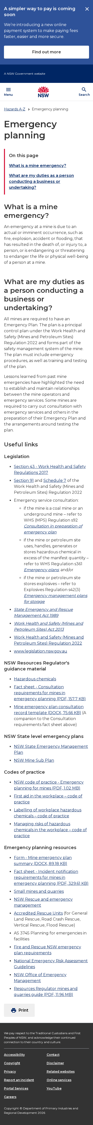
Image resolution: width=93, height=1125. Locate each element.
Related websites (61, 1071)
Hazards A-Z (14, 109)
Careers (10, 1097)
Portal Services (16, 1088)
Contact (53, 1055)
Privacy (10, 1071)
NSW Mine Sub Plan (34, 760)
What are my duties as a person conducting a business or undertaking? (41, 181)
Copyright (12, 1063)
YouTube (54, 1088)
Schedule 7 (54, 480)
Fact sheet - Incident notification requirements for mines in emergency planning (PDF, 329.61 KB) (51, 877)
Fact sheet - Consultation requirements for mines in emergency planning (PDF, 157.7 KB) (50, 693)
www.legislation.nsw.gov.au (40, 651)
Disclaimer (55, 1063)
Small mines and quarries (39, 891)
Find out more (46, 52)
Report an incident (19, 1080)
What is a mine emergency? (37, 165)
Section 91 (24, 480)
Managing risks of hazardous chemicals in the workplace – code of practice (50, 830)
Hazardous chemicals (35, 679)
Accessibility (14, 1055)
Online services (59, 1080)
